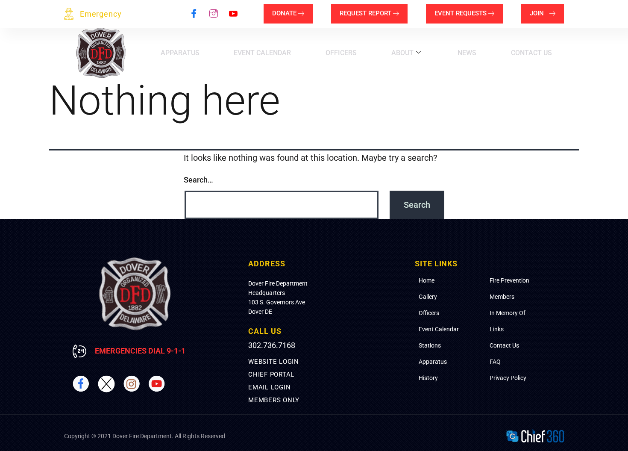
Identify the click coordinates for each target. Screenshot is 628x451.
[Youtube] (233, 14)
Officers (341, 53)
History (428, 377)
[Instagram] (213, 14)
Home (426, 280)
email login (269, 387)
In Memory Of (507, 313)
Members (502, 296)
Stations (430, 345)
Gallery (428, 296)
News (467, 53)
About (402, 53)
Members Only (273, 400)
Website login (273, 362)
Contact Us (531, 53)
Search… (198, 179)
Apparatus (180, 53)
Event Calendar (262, 53)
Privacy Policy (508, 377)
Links (497, 329)
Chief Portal (271, 374)
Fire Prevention (509, 280)
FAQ (495, 361)
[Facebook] (194, 14)
